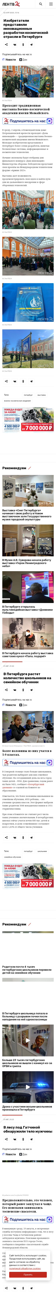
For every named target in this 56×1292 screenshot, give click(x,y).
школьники (42, 851)
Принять (28, 1274)
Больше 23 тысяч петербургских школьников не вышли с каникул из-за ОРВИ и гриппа (27, 1063)
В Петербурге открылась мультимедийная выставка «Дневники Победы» (27, 609)
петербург (28, 395)
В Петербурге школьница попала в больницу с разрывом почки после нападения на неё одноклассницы (25, 1016)
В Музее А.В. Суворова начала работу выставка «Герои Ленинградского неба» (26, 563)
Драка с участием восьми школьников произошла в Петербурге (27, 1108)
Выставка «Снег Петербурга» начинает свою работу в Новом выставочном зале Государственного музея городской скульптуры (26, 515)
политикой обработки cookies (24, 1268)
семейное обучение (12, 857)
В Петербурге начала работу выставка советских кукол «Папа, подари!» (27, 655)
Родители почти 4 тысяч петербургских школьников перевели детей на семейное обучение (26, 969)
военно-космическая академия (17, 401)
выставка (42, 395)
